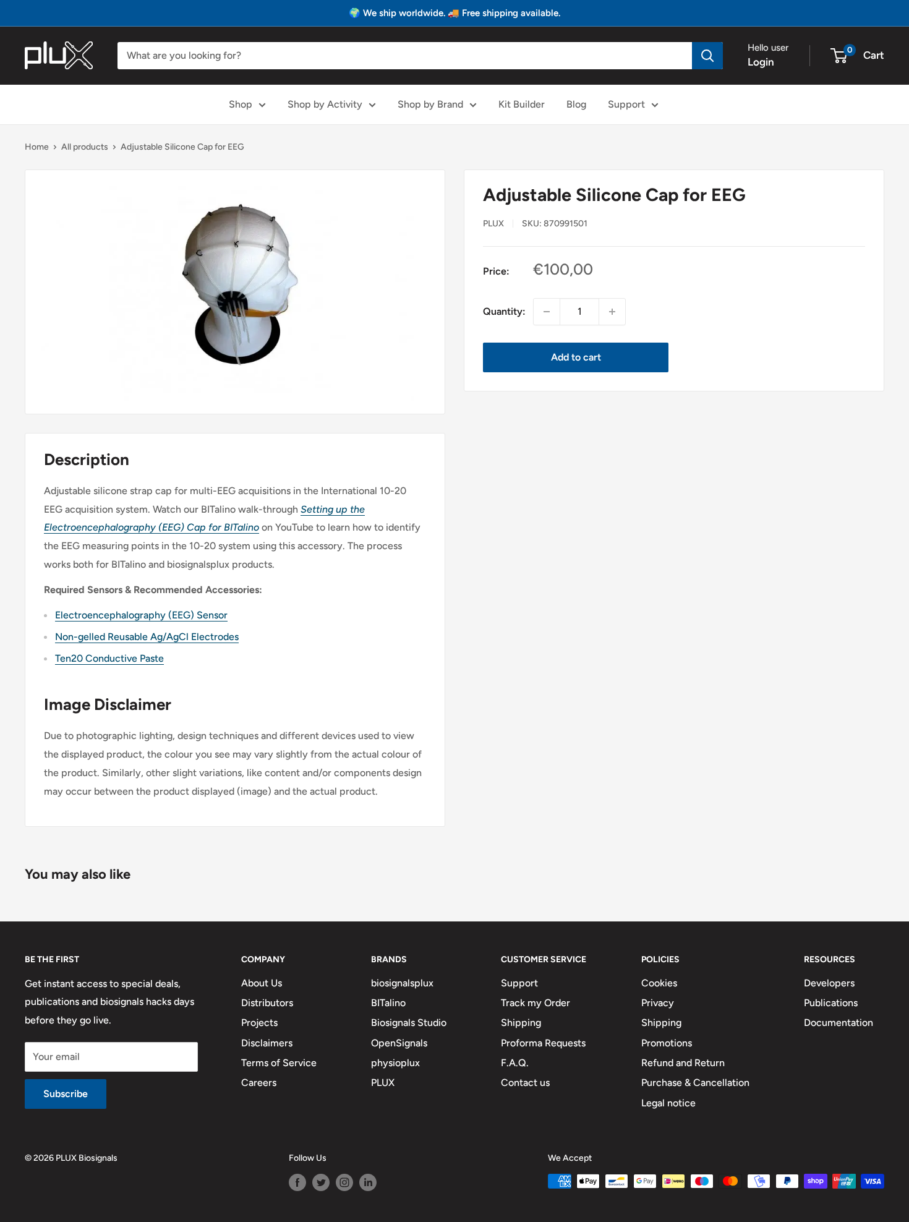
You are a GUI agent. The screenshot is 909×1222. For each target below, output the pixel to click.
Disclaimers (266, 1043)
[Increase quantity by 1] (612, 312)
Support (626, 104)
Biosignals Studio (408, 1022)
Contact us (525, 1082)
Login (761, 62)
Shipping (521, 1022)
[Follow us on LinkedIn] (368, 1182)
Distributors (267, 1003)
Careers (258, 1082)
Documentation (838, 1022)
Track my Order (535, 1003)
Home (37, 147)
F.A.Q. (515, 1063)
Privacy (657, 1003)
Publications (831, 1003)
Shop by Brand (430, 104)
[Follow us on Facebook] (297, 1182)
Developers (829, 983)
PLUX (383, 1082)
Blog (576, 104)
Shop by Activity (325, 104)
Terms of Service (279, 1063)
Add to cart (576, 357)
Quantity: (504, 311)
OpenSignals (399, 1043)
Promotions (666, 1043)
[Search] (707, 55)
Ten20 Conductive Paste (109, 658)
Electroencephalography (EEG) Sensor (141, 615)
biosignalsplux (402, 983)
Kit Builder (521, 104)
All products (84, 147)
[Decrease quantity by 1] (547, 312)
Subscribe (65, 1094)
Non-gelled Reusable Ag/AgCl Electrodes (147, 637)
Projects (259, 1022)
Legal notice (668, 1103)
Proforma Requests (543, 1043)
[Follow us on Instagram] (344, 1182)
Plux (493, 223)
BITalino (388, 1003)
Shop (240, 104)
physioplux (395, 1063)
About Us (261, 983)
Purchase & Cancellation (695, 1082)
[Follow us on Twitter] (321, 1182)
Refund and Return (683, 1063)
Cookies (659, 983)
